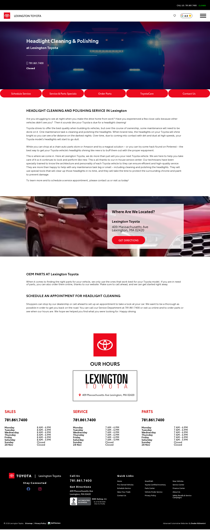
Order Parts (105, 93)
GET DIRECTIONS (129, 240)
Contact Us (189, 93)
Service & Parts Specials (63, 93)
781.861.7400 (16, 419)
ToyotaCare (147, 93)
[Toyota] (7, 15)
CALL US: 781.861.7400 (187, 5)
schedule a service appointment (69, 180)
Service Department (110, 307)
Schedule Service (21, 93)
